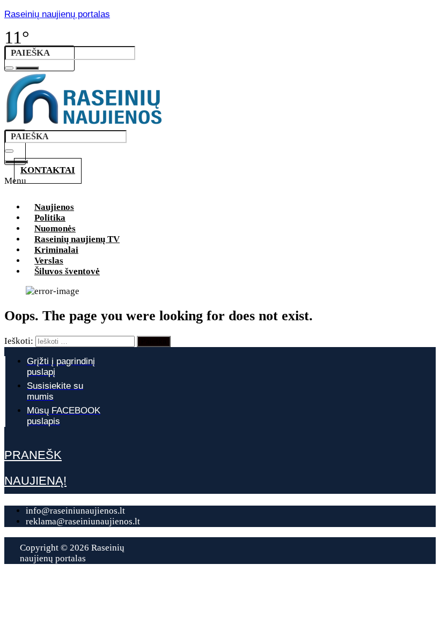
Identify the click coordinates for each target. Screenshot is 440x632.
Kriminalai (56, 250)
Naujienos (54, 207)
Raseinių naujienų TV (77, 239)
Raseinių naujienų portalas (57, 14)
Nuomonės (55, 228)
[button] (220, 184)
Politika (49, 218)
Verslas (48, 260)
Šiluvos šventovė (67, 271)
